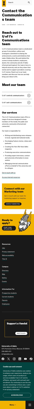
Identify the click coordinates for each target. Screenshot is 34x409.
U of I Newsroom (11, 24)
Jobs (3, 248)
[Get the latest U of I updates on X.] (8, 359)
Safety (4, 278)
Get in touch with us (8, 173)
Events (4, 281)
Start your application (8, 228)
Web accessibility (8, 255)
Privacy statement (8, 252)
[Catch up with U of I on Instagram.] (14, 359)
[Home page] (4, 3)
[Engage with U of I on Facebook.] (3, 359)
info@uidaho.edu (7, 354)
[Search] (29, 2)
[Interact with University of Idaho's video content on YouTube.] (25, 359)
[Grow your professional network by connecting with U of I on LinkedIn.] (19, 359)
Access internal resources (11, 177)
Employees (6, 304)
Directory (5, 270)
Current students (8, 297)
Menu (12, 405)
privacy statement (13, 389)
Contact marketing (13, 204)
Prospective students (9, 293)
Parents (4, 300)
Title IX (4, 259)
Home (3, 24)
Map (3, 274)
